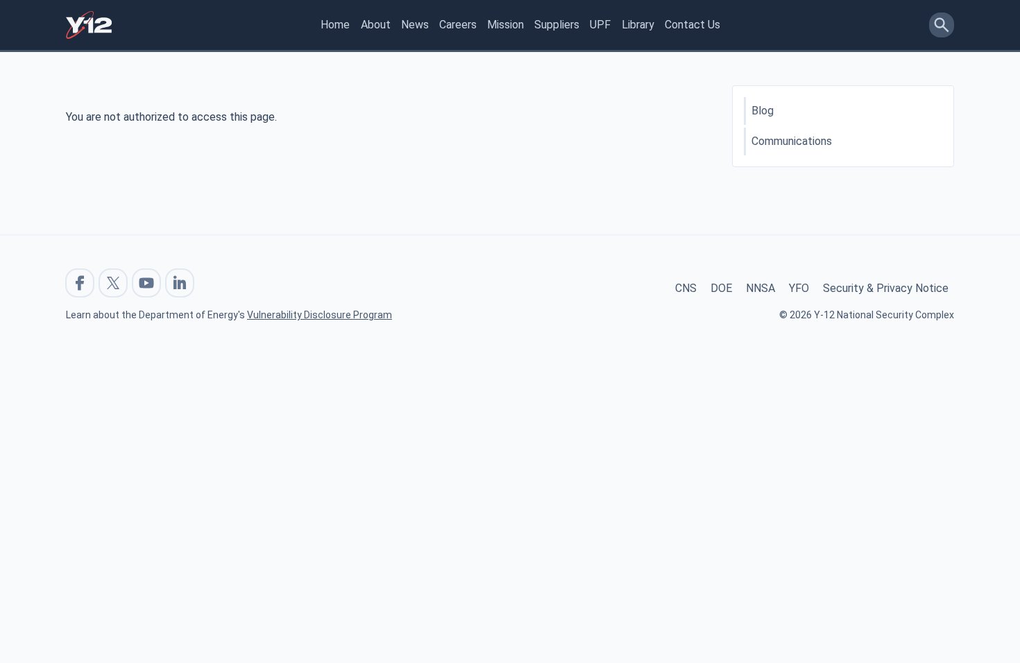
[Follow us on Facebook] (80, 283)
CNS (686, 288)
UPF (600, 24)
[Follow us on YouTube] (146, 283)
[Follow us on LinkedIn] (180, 283)
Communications (791, 141)
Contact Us (692, 24)
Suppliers (556, 24)
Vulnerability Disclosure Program (319, 314)
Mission (505, 24)
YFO (799, 288)
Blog (762, 110)
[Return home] (89, 25)
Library (638, 24)
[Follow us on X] (113, 283)
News (415, 24)
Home (335, 24)
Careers (458, 24)
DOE (721, 288)
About (376, 24)
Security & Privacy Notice (886, 288)
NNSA (760, 288)
